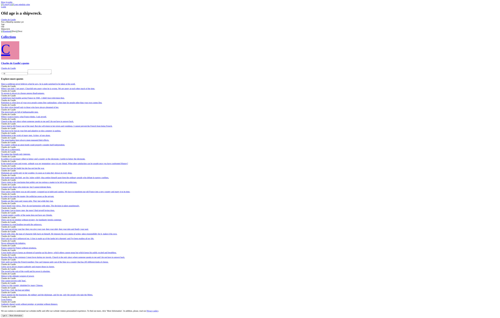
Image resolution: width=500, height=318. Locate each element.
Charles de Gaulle (8, 19)
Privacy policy (152, 311)
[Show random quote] (5, 31)
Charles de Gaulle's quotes (15, 63)
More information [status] (16, 316)
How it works (6, 2)
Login (3, 7)
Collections (8, 37)
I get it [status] (4, 316)
